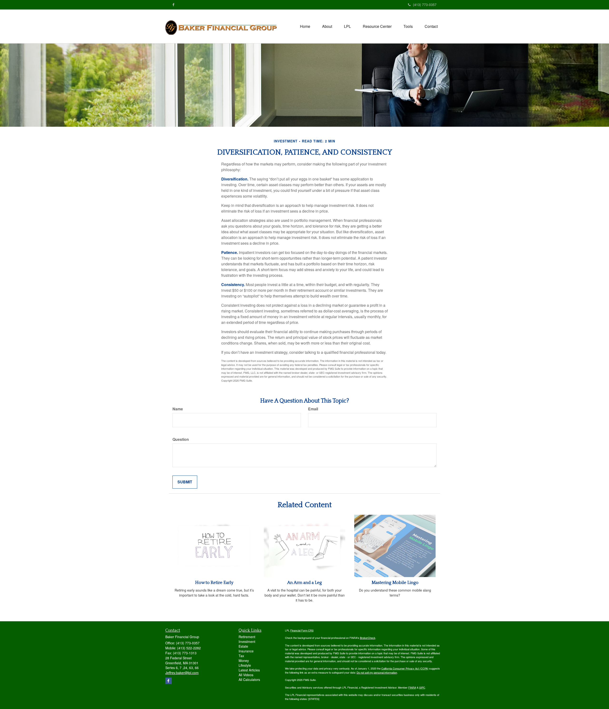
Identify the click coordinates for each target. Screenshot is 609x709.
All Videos (246, 674)
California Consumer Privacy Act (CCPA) (404, 668)
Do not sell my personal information (377, 672)
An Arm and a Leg (304, 582)
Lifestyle (245, 665)
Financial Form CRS (302, 630)
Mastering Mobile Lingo (395, 582)
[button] (327, 26)
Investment (247, 641)
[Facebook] (173, 4)
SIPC (422, 687)
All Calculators (249, 679)
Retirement (247, 636)
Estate (243, 646)
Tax (241, 655)
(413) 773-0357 (425, 4)
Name (177, 409)
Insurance (246, 651)
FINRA (412, 687)
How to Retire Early (214, 582)
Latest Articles (249, 670)
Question (180, 439)
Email (313, 409)
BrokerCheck (367, 638)
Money (244, 660)
